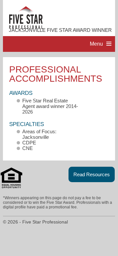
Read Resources (91, 174)
